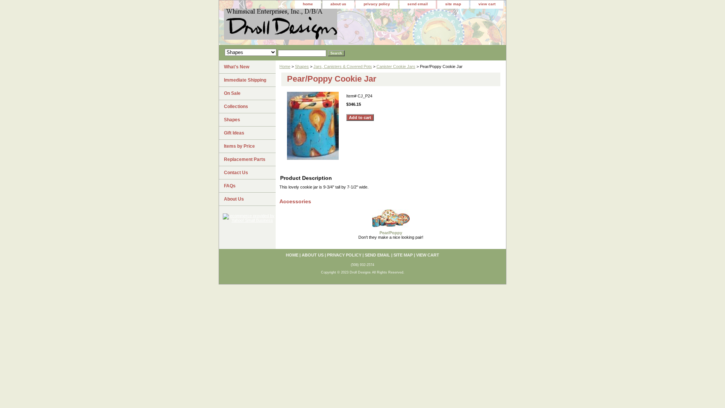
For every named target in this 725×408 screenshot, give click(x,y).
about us (338, 4)
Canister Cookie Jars (395, 66)
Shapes (302, 66)
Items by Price (239, 146)
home (308, 4)
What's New (236, 67)
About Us (234, 199)
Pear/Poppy (390, 232)
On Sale (232, 93)
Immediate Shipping (245, 80)
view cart (486, 4)
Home (284, 66)
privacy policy (377, 4)
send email (417, 4)
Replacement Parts (244, 159)
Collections (236, 106)
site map (453, 4)
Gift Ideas (234, 133)
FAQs (230, 186)
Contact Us (236, 172)
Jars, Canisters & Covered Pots (342, 66)
